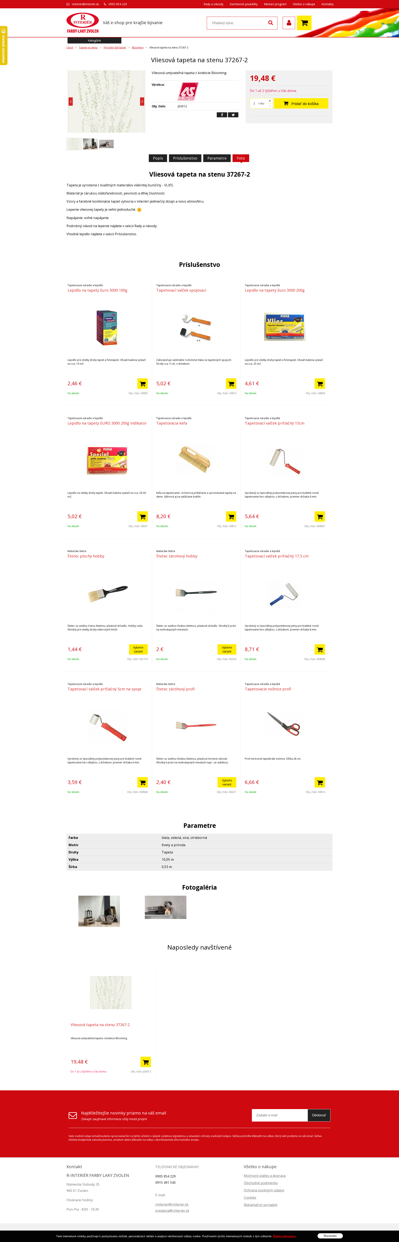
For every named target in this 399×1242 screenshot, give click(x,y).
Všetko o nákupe (304, 4)
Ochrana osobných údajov (264, 1190)
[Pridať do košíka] (142, 383)
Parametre (217, 158)
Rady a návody (213, 4)
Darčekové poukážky (244, 4)
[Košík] (305, 23)
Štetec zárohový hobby (176, 556)
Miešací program (275, 4)
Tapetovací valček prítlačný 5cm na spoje (104, 688)
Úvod (69, 47)
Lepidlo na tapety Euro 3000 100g (97, 290)
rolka (261, 103)
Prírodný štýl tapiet (115, 47)
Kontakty (327, 4)
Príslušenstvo (185, 158)
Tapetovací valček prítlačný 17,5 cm (277, 556)
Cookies (250, 1197)
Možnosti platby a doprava (265, 1175)
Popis (158, 158)
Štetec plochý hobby (86, 556)
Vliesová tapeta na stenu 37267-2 (100, 1024)
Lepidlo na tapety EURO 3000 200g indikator (107, 423)
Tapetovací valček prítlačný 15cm (274, 423)
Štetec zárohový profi (175, 688)
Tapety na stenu (88, 47)
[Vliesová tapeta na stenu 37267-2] (106, 101)
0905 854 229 (118, 4)
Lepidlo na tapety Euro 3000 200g (275, 290)
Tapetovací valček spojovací (181, 290)
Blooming (137, 47)
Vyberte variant (138, 649)
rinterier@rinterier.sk (85, 4)
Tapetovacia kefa (171, 423)
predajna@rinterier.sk (172, 1210)
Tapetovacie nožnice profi (268, 688)
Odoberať (319, 1115)
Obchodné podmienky (261, 1183)
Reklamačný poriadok (260, 1204)
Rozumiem (330, 1235)
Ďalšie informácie (284, 1236)
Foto (241, 158)
